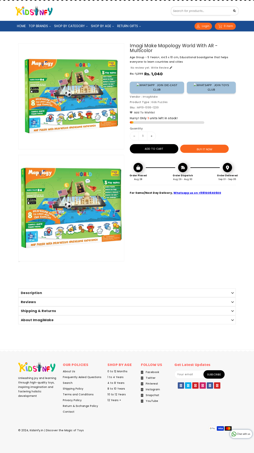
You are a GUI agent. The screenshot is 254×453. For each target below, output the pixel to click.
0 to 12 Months (117, 371)
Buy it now (204, 149)
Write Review (160, 68)
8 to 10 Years (116, 389)
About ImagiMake (37, 320)
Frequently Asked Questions (82, 377)
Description (31, 292)
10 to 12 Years (116, 394)
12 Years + (114, 400)
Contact (69, 412)
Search (68, 383)
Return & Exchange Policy (80, 406)
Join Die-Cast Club (165, 87)
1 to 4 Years (115, 377)
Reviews (28, 302)
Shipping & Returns (38, 311)
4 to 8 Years (115, 383)
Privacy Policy (72, 400)
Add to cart (154, 149)
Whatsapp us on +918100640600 (197, 193)
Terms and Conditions (78, 394)
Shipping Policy (73, 389)
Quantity (136, 128)
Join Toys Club (218, 87)
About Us (69, 371)
